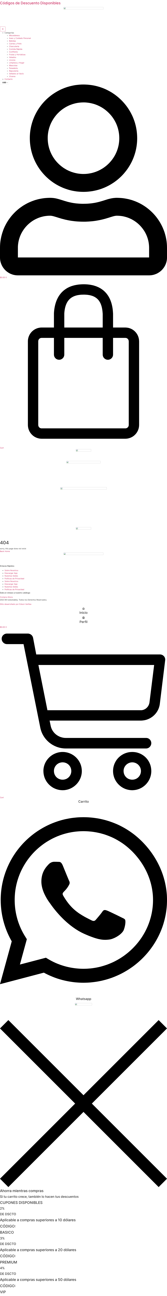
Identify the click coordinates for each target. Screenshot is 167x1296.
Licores (12, 60)
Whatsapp (83, 999)
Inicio (83, 613)
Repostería (13, 71)
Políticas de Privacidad (14, 578)
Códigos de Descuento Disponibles (30, 3)
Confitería (13, 52)
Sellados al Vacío (16, 73)
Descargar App (11, 573)
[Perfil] (83, 618)
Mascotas (13, 65)
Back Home (5, 551)
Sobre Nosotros (11, 570)
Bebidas (12, 41)
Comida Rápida (15, 49)
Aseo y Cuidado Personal (20, 38)
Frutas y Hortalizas (17, 54)
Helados (12, 57)
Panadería (13, 68)
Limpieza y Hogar (16, 63)
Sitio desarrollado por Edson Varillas (15, 604)
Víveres (12, 76)
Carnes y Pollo (15, 43)
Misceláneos (14, 35)
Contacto (9, 79)
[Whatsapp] (83, 995)
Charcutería (14, 46)
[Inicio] (83, 609)
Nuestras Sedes (11, 576)
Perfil (83, 622)
